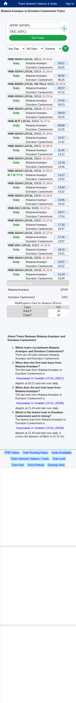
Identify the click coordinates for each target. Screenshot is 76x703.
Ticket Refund (35, 464)
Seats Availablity (61, 452)
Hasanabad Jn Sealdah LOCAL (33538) (40, 403)
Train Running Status (35, 452)
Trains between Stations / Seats (30, 458)
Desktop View (56, 464)
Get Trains (38, 37)
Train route (59, 458)
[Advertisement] (38, 507)
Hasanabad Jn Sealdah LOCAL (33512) (40, 378)
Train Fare (18, 464)
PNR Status (12, 452)
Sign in (69, 3)
